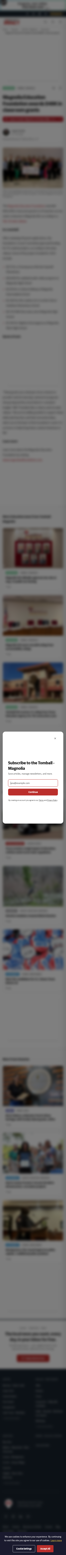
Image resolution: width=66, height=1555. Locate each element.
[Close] (55, 738)
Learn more (56, 1540)
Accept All (45, 1548)
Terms (41, 800)
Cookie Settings (24, 1548)
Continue (33, 792)
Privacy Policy (52, 800)
